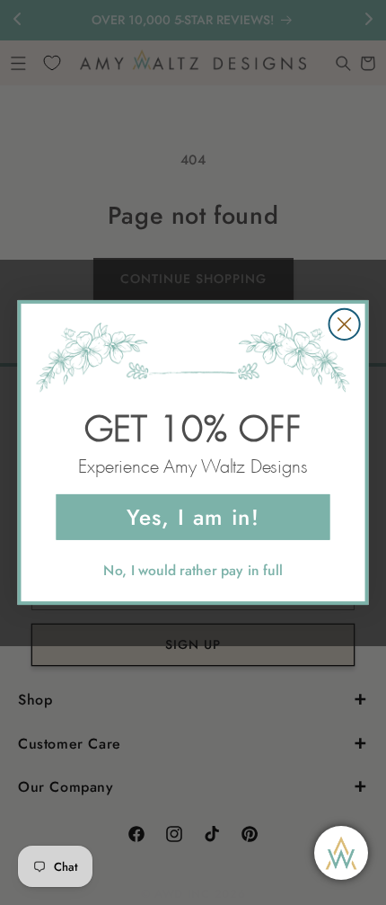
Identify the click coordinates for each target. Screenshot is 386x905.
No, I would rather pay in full (192, 570)
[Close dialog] (344, 323)
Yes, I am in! (193, 516)
